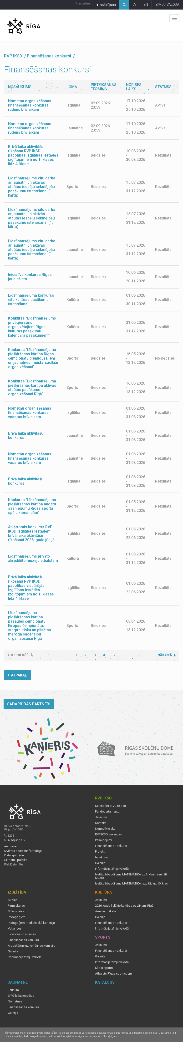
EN (146, 5)
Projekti (100, 851)
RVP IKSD (13, 55)
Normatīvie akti (105, 828)
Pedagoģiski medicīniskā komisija (31, 923)
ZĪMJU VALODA (167, 5)
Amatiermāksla (105, 911)
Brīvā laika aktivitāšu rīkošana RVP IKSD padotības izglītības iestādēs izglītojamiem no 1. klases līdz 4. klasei (33, 155)
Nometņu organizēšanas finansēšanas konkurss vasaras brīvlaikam (29, 412)
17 (114, 655)
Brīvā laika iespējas (21, 995)
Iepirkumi (101, 857)
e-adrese (10, 846)
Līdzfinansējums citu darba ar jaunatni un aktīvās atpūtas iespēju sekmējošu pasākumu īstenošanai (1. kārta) (31, 187)
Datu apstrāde (14, 855)
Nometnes (15, 1001)
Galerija (100, 863)
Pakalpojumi (103, 840)
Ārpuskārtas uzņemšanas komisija (31, 945)
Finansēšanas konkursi (111, 846)
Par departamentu (107, 811)
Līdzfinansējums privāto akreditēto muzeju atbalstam (33, 558)
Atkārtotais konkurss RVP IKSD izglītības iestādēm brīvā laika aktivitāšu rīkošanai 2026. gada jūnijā (31, 533)
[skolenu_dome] (135, 748)
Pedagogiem (16, 917)
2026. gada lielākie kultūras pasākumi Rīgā (124, 905)
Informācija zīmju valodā (112, 868)
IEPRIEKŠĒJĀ (22, 655)
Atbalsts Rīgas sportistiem (113, 973)
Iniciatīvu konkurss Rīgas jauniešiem (30, 276)
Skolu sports (104, 968)
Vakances (14, 928)
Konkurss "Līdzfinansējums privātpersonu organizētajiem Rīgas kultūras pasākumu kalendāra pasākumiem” (32, 327)
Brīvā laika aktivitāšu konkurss (25, 435)
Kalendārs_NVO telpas (110, 806)
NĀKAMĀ (165, 655)
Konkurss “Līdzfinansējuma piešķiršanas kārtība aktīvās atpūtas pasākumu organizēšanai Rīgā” (32, 387)
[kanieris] (47, 748)
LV (134, 5)
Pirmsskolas (16, 905)
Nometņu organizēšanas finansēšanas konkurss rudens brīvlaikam (29, 105)
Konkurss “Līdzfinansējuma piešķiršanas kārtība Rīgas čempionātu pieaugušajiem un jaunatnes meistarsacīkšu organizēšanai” (33, 358)
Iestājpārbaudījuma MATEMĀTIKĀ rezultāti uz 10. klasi (131, 883)
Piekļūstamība (14, 864)
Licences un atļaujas (22, 934)
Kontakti (101, 823)
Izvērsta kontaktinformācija (23, 851)
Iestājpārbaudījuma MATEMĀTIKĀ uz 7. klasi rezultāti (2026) (131, 876)
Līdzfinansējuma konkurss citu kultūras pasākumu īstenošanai (31, 299)
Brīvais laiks (16, 911)
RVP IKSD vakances (108, 834)
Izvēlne (174, 18)
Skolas (12, 900)
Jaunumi (101, 817)
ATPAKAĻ (19, 675)
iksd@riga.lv (16, 840)
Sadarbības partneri (29, 704)
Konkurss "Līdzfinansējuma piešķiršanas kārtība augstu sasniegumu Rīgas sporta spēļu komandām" (32, 506)
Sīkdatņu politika (15, 860)
